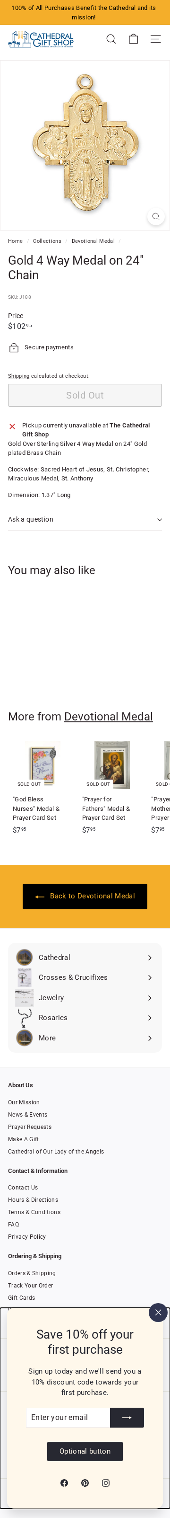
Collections (48, 241)
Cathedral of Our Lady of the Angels (56, 1151)
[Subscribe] (127, 1418)
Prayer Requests (29, 1127)
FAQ (13, 1224)
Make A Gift (23, 1139)
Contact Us (23, 1187)
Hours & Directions (33, 1200)
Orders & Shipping (32, 1273)
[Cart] (133, 39)
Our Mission (24, 1102)
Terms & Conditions (34, 1212)
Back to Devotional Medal (91, 896)
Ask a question (30, 519)
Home (16, 241)
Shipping (19, 376)
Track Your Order (30, 1285)
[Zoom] (156, 216)
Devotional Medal (93, 241)
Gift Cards (21, 1298)
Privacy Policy (27, 1237)
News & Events (27, 1114)
